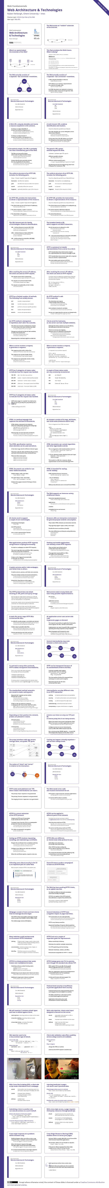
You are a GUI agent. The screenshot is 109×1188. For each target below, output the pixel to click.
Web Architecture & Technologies (34, 10)
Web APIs (17, 19)
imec (43, 13)
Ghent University (31, 13)
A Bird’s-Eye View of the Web (26, 17)
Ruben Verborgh (14, 13)
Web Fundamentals (17, 6)
